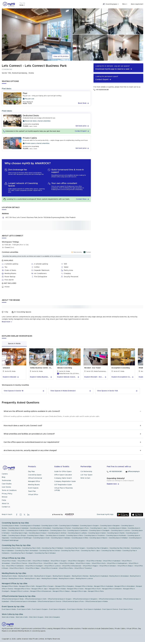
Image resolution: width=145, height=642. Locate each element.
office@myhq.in (134, 471)
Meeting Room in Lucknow (84, 578)
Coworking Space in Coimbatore (77, 530)
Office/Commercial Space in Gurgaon (59, 599)
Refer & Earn (85, 478)
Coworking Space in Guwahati (55, 535)
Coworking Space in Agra (19, 533)
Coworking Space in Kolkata (117, 528)
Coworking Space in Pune (80, 528)
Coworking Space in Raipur (35, 535)
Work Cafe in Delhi (22, 617)
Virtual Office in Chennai (19, 563)
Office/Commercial (35, 478)
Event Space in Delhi (23, 609)
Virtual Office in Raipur (32, 568)
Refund (4, 497)
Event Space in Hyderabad (92, 609)
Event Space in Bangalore (57, 609)
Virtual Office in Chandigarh (34, 565)
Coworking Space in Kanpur (37, 533)
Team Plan (32, 491)
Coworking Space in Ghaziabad (30, 525)
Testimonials (6, 480)
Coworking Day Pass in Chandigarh (22, 553)
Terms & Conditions (9, 490)
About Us (5, 503)
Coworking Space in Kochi (16, 530)
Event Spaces (33, 488)
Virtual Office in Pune (35, 563)
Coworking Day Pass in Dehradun (45, 553)
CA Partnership (86, 471)
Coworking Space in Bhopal (16, 535)
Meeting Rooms (34, 485)
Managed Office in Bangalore (64, 586)
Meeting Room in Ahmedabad (118, 576)
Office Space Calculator (63, 475)
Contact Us (6, 507)
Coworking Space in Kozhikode (116, 535)
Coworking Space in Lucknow (120, 530)
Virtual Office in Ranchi (16, 568)
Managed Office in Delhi (26, 586)
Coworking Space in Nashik (115, 533)
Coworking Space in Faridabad (68, 525)
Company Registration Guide (65, 481)
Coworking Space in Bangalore (110, 525)
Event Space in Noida (9, 609)
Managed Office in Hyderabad (103, 586)
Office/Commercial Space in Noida (12, 599)
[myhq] (9, 4)
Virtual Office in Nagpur (90, 565)
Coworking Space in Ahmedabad (40, 528)
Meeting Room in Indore (66, 578)
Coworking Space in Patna (74, 535)
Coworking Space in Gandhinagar (20, 538)
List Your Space (86, 475)
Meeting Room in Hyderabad (99, 576)
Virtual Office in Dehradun (107, 565)
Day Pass (31, 471)
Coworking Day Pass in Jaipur (90, 550)
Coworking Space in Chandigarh (99, 530)
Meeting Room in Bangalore (61, 576)
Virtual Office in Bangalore (76, 560)
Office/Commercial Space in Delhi (35, 599)
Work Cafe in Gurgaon (36, 617)
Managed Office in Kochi (93, 588)
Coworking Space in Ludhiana (77, 533)
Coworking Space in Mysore (98, 538)
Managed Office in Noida (10, 586)
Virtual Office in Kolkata (66, 563)
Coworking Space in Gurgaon (89, 525)
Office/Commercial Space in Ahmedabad (23, 601)
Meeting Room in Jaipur (32, 578)
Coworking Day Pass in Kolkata (111, 550)
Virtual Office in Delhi (24, 560)
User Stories (6, 487)
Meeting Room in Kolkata (49, 578)
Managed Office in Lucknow (20, 591)
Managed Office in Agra (78, 591)
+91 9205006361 (115, 471)
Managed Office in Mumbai (83, 586)
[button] (83, 103)
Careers (5, 474)
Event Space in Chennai (110, 609)
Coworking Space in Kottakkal (118, 538)
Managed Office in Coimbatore (112, 588)
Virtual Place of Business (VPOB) (63, 489)
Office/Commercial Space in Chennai (49, 601)
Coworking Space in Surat (41, 538)
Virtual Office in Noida (9, 560)
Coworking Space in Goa (58, 530)
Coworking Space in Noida (10, 525)
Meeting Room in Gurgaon (42, 576)
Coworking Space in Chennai (61, 528)
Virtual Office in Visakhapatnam (117, 563)
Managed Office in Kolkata (57, 588)
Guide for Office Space (62, 471)
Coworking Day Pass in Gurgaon (74, 548)
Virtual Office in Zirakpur (125, 565)
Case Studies (7, 484)
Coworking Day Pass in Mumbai (119, 548)
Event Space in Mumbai (74, 609)
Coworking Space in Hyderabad (18, 528)
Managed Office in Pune (22, 588)
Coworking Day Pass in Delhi (31, 548)
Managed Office (34, 481)
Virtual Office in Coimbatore (15, 565)
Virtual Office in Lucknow (52, 565)
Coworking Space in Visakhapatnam (37, 530)
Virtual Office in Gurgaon (58, 560)
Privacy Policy (7, 494)
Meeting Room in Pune (16, 578)
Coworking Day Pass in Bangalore (97, 548)
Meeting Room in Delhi (25, 576)
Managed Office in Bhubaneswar (40, 591)
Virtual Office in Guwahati (49, 568)
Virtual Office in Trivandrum (83, 568)
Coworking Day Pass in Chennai (49, 550)
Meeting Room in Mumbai (80, 576)
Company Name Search (63, 478)
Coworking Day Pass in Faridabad (52, 548)
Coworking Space (34, 475)
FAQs (4, 500)
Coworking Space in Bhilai (79, 538)
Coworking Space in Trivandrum (94, 535)
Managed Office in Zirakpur (61, 591)
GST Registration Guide (63, 485)
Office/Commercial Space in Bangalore (85, 599)
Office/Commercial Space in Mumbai (110, 599)
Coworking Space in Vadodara (60, 538)
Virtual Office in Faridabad (40, 560)
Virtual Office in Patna (66, 568)
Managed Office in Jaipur (39, 588)
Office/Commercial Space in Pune (73, 601)
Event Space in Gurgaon (40, 609)
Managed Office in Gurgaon (45, 586)
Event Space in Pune (126, 609)
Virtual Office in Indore (83, 563)
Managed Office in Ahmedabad (124, 586)
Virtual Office (33, 494)
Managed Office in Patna (96, 591)
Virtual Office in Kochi (98, 563)
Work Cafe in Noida (8, 617)
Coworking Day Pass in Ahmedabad (26, 550)
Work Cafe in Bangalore (52, 617)
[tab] (14, 343)
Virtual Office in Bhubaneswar (71, 565)
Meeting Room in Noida (9, 576)
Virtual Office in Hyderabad (111, 560)
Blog (3, 477)
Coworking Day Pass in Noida (11, 548)
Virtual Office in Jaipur (51, 563)
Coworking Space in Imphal (96, 533)
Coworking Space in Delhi (49, 525)
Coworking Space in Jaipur (98, 528)
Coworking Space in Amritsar (57, 533)
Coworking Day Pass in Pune (70, 550)
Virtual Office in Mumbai (93, 560)
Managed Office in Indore (75, 588)
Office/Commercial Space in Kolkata (96, 601)
